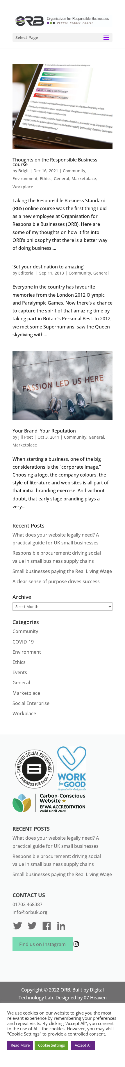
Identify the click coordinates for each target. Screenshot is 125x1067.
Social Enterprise (30, 703)
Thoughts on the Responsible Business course (54, 162)
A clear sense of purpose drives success (56, 581)
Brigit (23, 170)
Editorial (26, 273)
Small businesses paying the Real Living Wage (62, 571)
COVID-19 (23, 642)
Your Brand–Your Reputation (44, 431)
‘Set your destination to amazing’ (48, 266)
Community (74, 170)
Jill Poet (25, 437)
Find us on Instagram (42, 944)
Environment (25, 178)
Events (19, 672)
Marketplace (84, 178)
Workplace (22, 186)
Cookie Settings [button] (51, 1045)
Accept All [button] (83, 1045)
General (61, 178)
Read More (20, 1045)
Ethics (45, 178)
